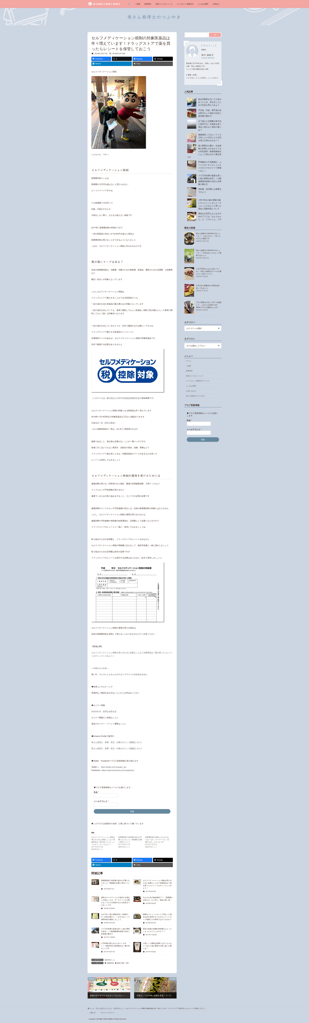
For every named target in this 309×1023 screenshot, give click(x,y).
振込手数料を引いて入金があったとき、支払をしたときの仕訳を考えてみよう (209, 102)
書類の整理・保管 (123, 963)
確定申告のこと (110, 960)
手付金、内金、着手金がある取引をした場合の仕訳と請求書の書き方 (209, 113)
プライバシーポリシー (107, 1012)
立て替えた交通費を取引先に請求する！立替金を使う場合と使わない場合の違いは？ (209, 125)
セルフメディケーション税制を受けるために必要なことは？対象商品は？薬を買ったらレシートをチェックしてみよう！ (103, 840)
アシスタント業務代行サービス (198, 381)
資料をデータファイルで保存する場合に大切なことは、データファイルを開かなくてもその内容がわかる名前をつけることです (115, 901)
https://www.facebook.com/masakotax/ (118, 770)
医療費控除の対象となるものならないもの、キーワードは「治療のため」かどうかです (157, 839)
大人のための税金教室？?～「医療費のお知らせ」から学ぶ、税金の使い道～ (158, 898)
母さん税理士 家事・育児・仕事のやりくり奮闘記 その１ (116, 742)
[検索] (215, 35)
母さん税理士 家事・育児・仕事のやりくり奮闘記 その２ (116, 748)
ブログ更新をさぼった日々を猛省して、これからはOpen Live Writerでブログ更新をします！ (208, 304)
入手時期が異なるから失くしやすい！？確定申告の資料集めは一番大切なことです (115, 945)
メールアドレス (101, 801)
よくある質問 (191, 386)
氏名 (96, 792)
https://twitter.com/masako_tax (113, 767)
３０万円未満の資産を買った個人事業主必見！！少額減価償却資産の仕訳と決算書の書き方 (115, 931)
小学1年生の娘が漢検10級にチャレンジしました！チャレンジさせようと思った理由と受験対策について (209, 204)
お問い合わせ (191, 391)
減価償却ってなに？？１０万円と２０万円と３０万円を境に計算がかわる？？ (209, 137)
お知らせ (93, 1012)
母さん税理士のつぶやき (195, 396)
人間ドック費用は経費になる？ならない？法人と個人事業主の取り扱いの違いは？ (157, 945)
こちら (117, 692)
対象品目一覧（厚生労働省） (103, 422)
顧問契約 (189, 371)
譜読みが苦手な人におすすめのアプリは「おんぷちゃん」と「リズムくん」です (209, 216)
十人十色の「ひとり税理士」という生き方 (202, 77)
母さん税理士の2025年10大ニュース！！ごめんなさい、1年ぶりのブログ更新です (208, 236)
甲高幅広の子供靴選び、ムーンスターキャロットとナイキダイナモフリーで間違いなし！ (209, 166)
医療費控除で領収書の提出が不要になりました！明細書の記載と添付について (130, 839)
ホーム (188, 360)
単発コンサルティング (194, 376)
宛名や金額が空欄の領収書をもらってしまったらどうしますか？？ (157, 929)
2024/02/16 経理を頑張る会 (103, 711)
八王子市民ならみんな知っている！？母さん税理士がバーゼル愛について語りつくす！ (208, 271)
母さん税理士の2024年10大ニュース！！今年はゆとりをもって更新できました (208, 253)
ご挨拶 (188, 366)
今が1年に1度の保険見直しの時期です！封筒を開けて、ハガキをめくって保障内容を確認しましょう (115, 916)
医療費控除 (110, 963)
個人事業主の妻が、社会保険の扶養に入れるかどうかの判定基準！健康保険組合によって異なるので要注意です (204, 151)
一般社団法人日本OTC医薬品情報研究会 (122, 398)
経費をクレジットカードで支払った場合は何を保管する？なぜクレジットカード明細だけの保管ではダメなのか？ (157, 916)
